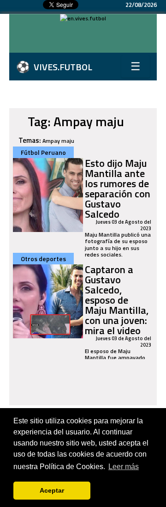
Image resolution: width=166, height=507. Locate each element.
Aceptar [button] (52, 490)
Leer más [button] (123, 466)
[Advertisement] (87, 38)
